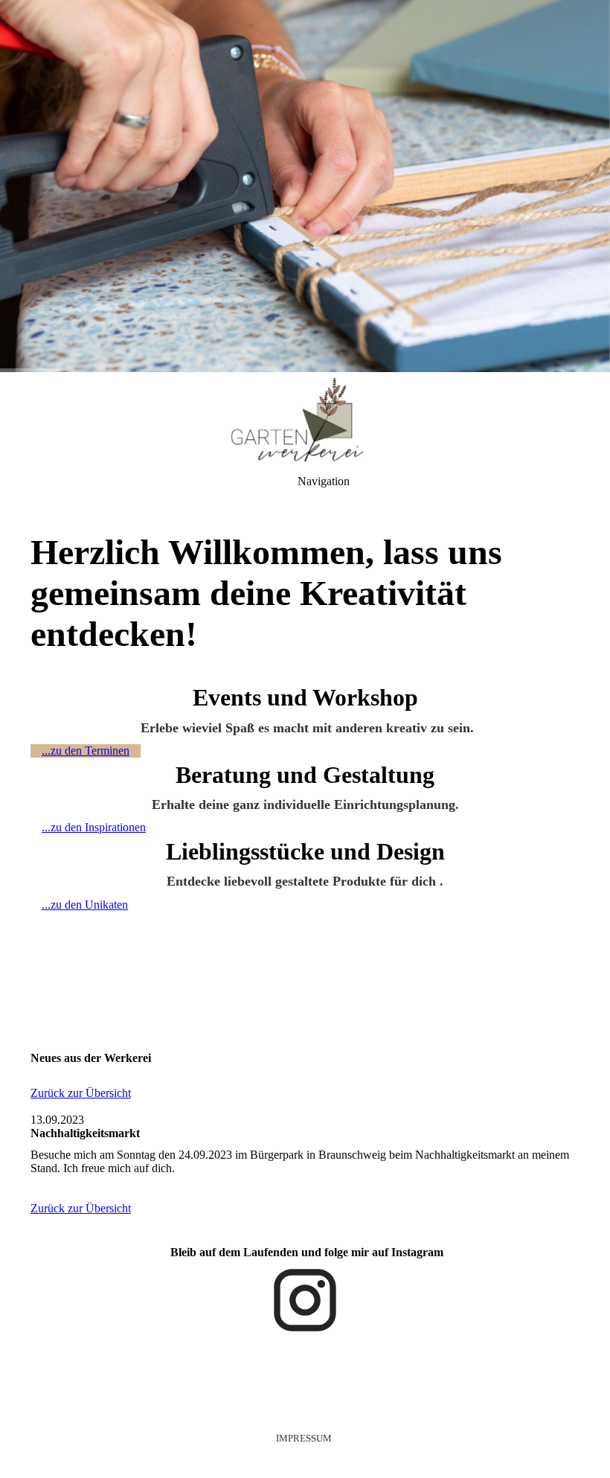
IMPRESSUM (304, 1438)
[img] (305, 186)
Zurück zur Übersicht (80, 1093)
